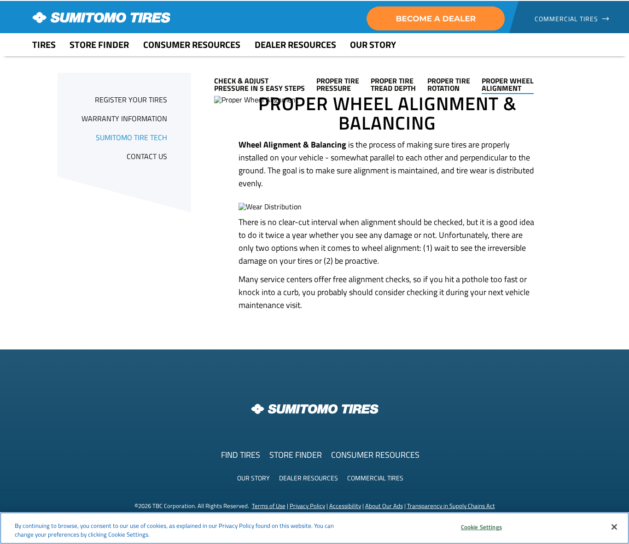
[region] (314, 528)
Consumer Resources (375, 455)
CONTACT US (147, 156)
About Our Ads (384, 505)
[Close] (614, 527)
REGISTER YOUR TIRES (131, 99)
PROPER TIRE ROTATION (448, 84)
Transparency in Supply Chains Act (451, 505)
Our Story (253, 478)
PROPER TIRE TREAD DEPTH (393, 84)
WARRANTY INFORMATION (124, 118)
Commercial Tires (375, 478)
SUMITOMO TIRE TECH (131, 137)
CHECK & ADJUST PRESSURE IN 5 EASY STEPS (259, 84)
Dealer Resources (308, 478)
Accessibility (345, 505)
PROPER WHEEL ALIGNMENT (508, 84)
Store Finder (295, 455)
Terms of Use (268, 505)
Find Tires (240, 455)
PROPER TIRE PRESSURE (337, 84)
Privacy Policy (307, 505)
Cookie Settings (481, 527)
